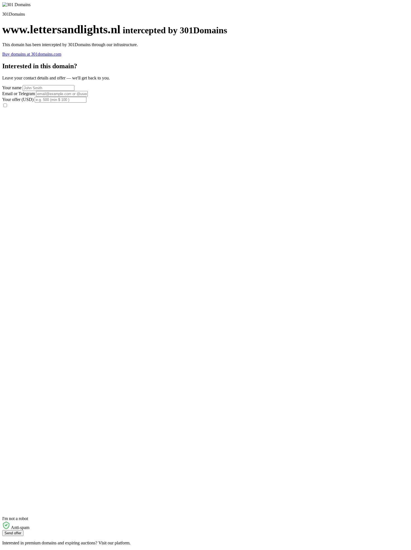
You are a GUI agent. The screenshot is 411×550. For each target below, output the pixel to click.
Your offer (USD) (18, 99)
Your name (12, 87)
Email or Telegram (18, 93)
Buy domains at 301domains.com (31, 54)
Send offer (12, 533)
